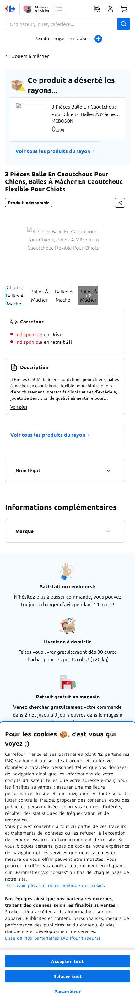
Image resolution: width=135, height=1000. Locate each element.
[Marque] (108, 531)
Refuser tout (67, 976)
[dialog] (67, 861)
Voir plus (18, 406)
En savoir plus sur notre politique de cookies (55, 885)
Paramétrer (67, 991)
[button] (59, 9)
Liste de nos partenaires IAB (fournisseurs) (52, 938)
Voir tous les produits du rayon (52, 151)
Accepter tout (67, 961)
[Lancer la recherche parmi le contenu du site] (124, 24)
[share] (120, 203)
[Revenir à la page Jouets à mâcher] (7, 55)
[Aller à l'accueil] (10, 9)
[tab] (14, 295)
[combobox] (67, 24)
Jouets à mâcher (30, 56)
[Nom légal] (108, 470)
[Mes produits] (97, 9)
